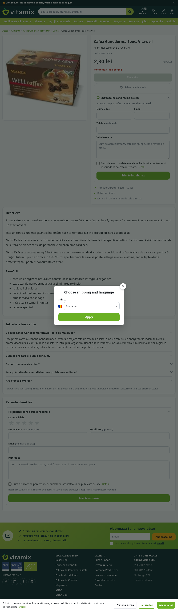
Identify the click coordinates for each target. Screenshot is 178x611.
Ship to (62, 299)
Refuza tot (146, 605)
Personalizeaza (125, 605)
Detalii (22, 606)
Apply (89, 317)
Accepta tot (166, 605)
